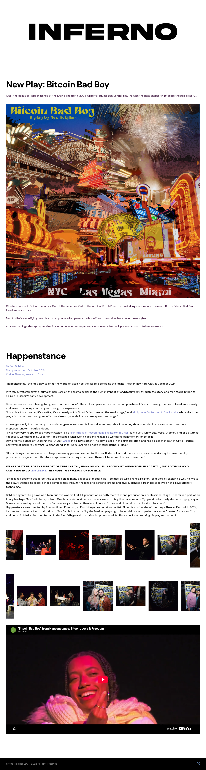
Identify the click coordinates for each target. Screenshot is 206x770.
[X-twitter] (198, 763)
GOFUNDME (38, 470)
